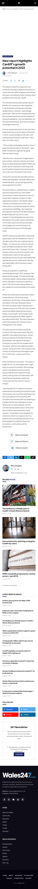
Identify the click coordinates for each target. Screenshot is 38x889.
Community (6, 815)
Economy (5, 859)
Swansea (5, 831)
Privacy (9, 878)
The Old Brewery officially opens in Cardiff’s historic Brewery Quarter (16, 509)
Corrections (18, 878)
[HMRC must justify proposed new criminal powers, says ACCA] (19, 560)
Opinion (5, 856)
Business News (7, 844)
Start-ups (5, 863)
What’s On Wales (7, 812)
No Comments (8, 75)
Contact (28, 878)
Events (4, 853)
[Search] (35, 3)
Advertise (18, 875)
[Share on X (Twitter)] (15, 80)
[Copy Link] (19, 80)
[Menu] (3, 3)
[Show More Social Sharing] (27, 80)
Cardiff (4, 828)
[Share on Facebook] (11, 80)
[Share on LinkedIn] (23, 80)
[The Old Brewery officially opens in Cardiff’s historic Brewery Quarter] (19, 495)
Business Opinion (7, 56)
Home (4, 9)
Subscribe (19, 754)
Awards (4, 847)
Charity (4, 825)
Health (4, 822)
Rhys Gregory (12, 73)
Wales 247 (21, 883)
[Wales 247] (19, 3)
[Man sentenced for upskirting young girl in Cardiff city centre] (19, 527)
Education (5, 819)
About (11, 875)
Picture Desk (28, 875)
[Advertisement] (19, 32)
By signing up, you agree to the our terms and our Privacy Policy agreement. (20, 749)
